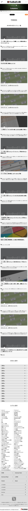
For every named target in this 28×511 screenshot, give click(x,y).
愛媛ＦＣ (3, 461)
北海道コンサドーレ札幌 (18, 332)
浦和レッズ (15, 156)
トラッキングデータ (5, 411)
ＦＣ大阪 (16, 457)
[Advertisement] (14, 372)
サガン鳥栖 (12, 47)
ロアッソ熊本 (22, 113)
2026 (3, 401)
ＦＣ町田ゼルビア (13, 288)
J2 (7, 112)
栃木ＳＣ (3, 453)
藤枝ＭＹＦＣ (17, 448)
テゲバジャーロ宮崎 (5, 452)
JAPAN (16, 476)
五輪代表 (16, 425)
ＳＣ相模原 (3, 454)
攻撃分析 (3, 415)
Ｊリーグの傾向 (4, 418)
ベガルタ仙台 (19, 68)
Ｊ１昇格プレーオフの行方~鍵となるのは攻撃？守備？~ (14, 129)
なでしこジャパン (5, 425)
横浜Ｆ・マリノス (21, 90)
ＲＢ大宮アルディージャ (19, 223)
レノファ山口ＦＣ (5, 460)
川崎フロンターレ (10, 46)
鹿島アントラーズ (11, 90)
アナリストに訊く (5, 412)
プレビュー (3, 46)
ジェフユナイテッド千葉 (19, 112)
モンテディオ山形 (12, 223)
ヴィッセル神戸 (15, 311)
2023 (3, 393)
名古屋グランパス (22, 222)
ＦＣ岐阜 (3, 457)
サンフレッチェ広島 (13, 91)
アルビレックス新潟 (5, 446)
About (16, 480)
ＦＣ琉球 (3, 464)
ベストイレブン (4, 90)
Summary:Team (18, 472)
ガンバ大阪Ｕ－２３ (5, 467)
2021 (3, 388)
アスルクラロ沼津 (17, 465)
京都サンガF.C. (4, 434)
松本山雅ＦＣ (17, 113)
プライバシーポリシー (13, 502)
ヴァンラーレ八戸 (17, 439)
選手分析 (16, 414)
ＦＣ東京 (18, 156)
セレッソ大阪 (20, 46)
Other (2, 494)
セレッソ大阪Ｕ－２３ (18, 467)
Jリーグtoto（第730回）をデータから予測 (11, 173)
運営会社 (19, 502)
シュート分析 (4, 416)
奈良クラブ (3, 459)
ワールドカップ (17, 422)
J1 (6, 46)
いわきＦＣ (16, 442)
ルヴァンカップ (17, 420)
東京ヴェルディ (20, 134)
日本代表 (3, 354)
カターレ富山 (17, 446)
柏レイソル (16, 90)
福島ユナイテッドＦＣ (18, 452)
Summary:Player (5, 476)
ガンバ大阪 (7, 91)
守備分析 (16, 415)
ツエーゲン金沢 (17, 456)
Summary (3, 492)
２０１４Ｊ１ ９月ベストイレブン (9, 305)
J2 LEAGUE (3, 487)
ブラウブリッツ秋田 (18, 441)
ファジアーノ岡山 (6, 135)
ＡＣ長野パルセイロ (19, 288)
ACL (2, 422)
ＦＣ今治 (16, 449)
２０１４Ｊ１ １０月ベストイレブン (9, 85)
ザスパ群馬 (15, 333)
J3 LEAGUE (3, 489)
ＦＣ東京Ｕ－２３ (5, 468)
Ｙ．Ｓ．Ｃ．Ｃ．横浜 (5, 465)
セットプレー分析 (17, 416)
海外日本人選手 (17, 418)
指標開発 (3, 414)
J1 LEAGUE (3, 484)
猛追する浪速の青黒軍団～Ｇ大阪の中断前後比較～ (13, 239)
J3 (9, 288)
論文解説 (16, 412)
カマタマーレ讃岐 (17, 460)
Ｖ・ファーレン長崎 (17, 135)
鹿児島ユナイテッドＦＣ (19, 463)
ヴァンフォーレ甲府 (7, 47)
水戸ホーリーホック (11, 112)
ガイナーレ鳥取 (17, 459)
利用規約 (3, 502)
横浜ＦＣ (7, 113)
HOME (1, 11)
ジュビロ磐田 (10, 333)
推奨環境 (7, 502)
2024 (3, 396)
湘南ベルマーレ (5, 333)
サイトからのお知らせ (5, 469)
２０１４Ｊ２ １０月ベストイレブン (9, 107)
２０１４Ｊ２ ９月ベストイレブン (9, 327)
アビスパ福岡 (11, 135)
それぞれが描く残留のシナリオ (8, 63)
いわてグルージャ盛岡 (18, 464)
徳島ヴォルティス (5, 449)
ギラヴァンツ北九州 (20, 333)
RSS (26, 14)
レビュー (3, 244)
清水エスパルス (15, 46)
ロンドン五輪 (4, 423)
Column (3, 480)
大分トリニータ (12, 113)
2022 (3, 390)
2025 (3, 398)
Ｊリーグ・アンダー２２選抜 (20, 468)
